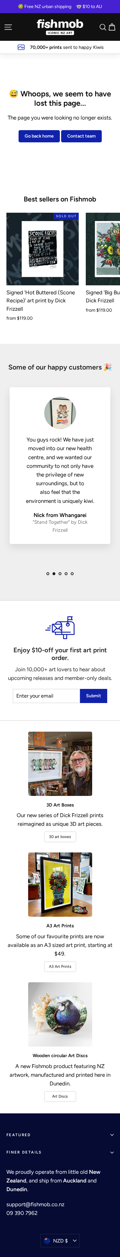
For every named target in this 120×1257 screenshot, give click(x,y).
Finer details (24, 1152)
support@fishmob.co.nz (35, 1204)
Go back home (39, 136)
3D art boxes (60, 836)
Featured (18, 1135)
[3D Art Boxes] (60, 764)
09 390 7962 (22, 1213)
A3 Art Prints (60, 966)
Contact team (81, 136)
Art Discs (60, 1096)
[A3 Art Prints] (60, 884)
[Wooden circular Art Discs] (60, 1014)
